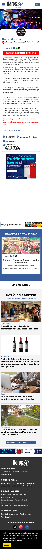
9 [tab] (30, 277)
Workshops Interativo (22, 500)
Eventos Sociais (6, 494)
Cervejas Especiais (7, 500)
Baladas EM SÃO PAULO (21, 233)
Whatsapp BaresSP (7, 475)
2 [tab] (9, 277)
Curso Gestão (27, 486)
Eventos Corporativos (20, 494)
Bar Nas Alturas (6, 505)
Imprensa (25, 472)
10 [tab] (33, 277)
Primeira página (6, 483)
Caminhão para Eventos (20, 505)
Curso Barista (30, 483)
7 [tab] (24, 277)
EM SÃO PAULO (21, 284)
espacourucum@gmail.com (28, 137)
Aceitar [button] (6, 545)
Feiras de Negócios (7, 497)
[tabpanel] (21, 256)
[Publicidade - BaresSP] (21, 166)
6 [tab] (21, 277)
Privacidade (15, 472)
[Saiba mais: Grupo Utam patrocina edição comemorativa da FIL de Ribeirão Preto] (21, 322)
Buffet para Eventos (7, 503)
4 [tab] (15, 277)
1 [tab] (6, 277)
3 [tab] (12, 277)
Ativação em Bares (7, 517)
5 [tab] (18, 277)
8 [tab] (27, 277)
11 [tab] (36, 277)
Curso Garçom (16, 486)
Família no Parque (25, 514)
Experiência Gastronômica (9, 514)
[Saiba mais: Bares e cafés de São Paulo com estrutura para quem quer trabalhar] (20, 392)
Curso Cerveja (5, 486)
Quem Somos (5, 472)
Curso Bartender (18, 483)
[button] (22, 540)
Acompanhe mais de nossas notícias (21, 443)
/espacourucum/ (11, 141)
